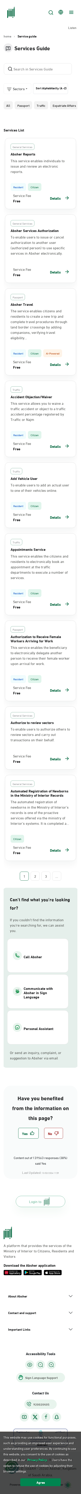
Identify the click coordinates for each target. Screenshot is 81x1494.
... (56, 876)
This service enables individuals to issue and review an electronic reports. (38, 166)
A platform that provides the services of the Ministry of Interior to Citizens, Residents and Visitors (39, 1251)
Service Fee (22, 195)
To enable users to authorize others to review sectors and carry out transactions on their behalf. (40, 734)
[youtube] (24, 1417)
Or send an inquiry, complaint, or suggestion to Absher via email (35, 1055)
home (7, 36)
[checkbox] (28, 1133)
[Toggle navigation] (71, 12)
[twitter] (35, 1417)
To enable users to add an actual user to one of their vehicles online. (40, 487)
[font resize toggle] (40, 1364)
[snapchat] (56, 1417)
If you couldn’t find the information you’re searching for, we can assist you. (37, 925)
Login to (35, 1201)
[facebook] (46, 1417)
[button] (8, 105)
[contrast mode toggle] (29, 1364)
